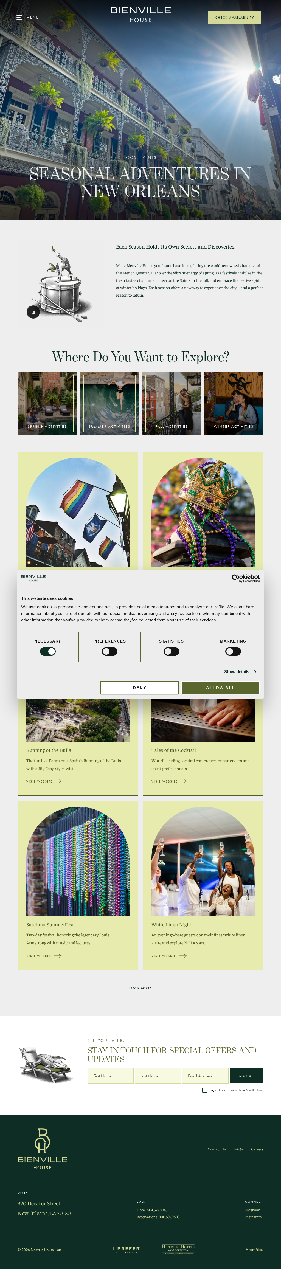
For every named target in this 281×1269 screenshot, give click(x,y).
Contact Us (217, 1149)
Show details (236, 671)
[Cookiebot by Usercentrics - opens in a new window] (236, 578)
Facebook (252, 1210)
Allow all (220, 687)
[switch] (109, 651)
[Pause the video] (33, 312)
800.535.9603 (169, 1216)
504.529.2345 (157, 1210)
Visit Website (39, 781)
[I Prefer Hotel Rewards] (126, 1250)
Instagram (253, 1216)
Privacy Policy (254, 1249)
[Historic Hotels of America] (178, 1250)
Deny (140, 687)
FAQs (238, 1149)
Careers (257, 1149)
